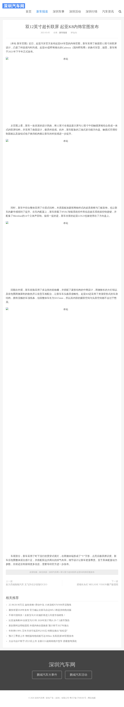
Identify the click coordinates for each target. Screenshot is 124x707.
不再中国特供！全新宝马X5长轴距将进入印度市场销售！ (37, 615)
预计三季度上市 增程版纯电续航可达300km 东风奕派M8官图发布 (41, 636)
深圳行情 (91, 11)
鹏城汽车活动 (78, 674)
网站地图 (92, 698)
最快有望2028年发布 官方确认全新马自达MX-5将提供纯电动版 (40, 610)
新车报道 (42, 11)
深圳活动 (75, 11)
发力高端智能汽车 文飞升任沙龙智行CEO (26, 584)
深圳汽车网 (13, 5)
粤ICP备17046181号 (78, 698)
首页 (28, 11)
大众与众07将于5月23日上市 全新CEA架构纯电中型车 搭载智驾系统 (43, 641)
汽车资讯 (108, 11)
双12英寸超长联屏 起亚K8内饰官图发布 (62, 26)
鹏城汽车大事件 (47, 674)
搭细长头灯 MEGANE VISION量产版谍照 (97, 584)
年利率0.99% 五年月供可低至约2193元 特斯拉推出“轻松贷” (38, 631)
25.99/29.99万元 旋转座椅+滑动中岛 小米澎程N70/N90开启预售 (40, 605)
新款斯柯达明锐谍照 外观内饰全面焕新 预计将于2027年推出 (39, 625)
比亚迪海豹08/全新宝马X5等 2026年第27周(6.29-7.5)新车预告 (39, 620)
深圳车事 (58, 11)
